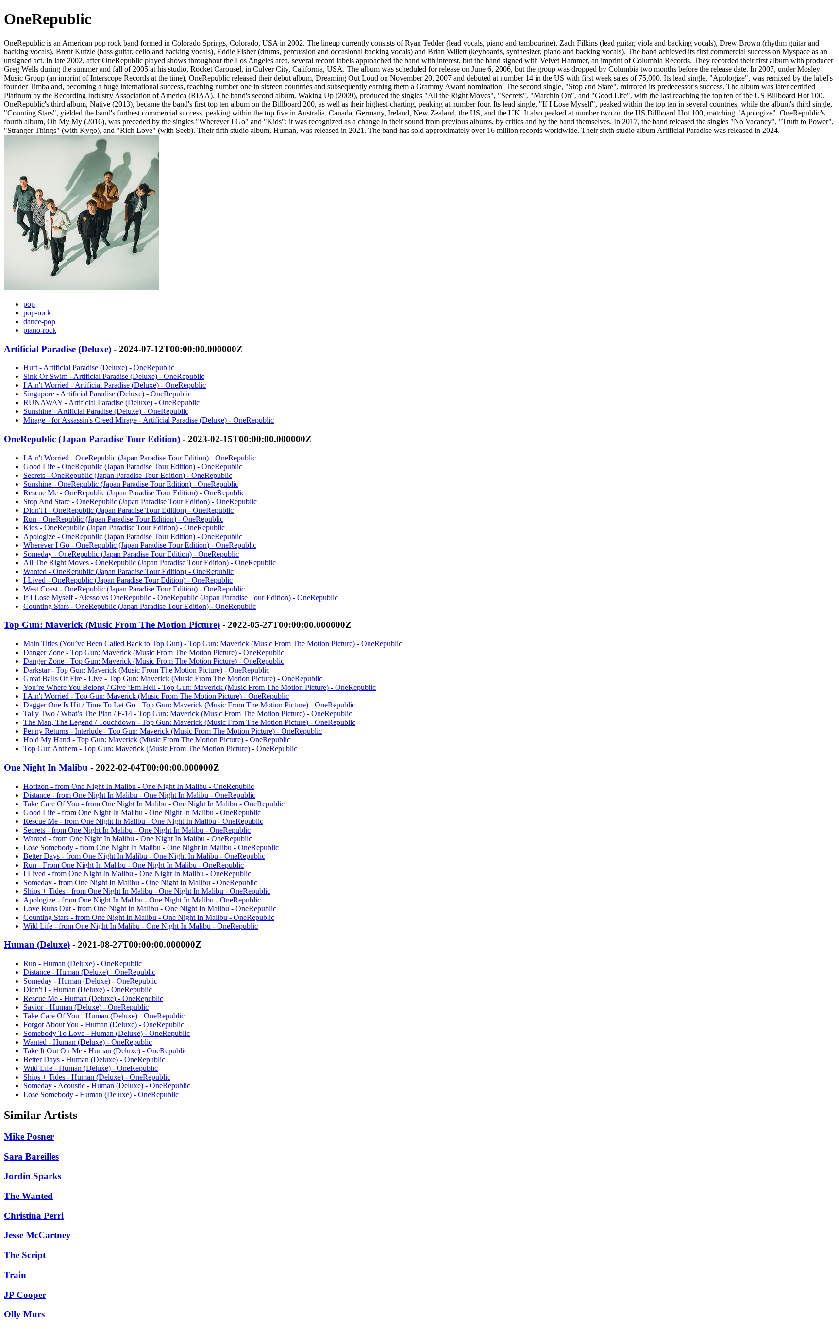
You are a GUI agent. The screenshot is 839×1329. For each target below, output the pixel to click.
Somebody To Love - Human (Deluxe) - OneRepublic (106, 1033)
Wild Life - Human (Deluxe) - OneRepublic (90, 1068)
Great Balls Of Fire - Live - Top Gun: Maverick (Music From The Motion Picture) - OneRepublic (172, 678)
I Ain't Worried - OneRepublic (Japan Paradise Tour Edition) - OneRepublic (139, 458)
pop (29, 304)
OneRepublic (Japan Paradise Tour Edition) (92, 439)
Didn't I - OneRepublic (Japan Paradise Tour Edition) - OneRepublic (128, 510)
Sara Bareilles (31, 1156)
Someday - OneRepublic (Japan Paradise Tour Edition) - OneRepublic (131, 554)
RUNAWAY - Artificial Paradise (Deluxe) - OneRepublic (111, 402)
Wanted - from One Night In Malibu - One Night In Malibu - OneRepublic (137, 839)
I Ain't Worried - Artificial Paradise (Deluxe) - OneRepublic (114, 385)
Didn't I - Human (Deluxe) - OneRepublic (87, 989)
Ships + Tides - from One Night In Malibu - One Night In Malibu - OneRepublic (146, 891)
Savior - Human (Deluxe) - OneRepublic (86, 1007)
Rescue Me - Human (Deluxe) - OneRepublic (93, 998)
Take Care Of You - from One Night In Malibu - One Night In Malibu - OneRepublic (154, 804)
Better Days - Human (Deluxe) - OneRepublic (94, 1059)
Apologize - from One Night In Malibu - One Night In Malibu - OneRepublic (142, 900)
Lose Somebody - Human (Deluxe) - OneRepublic (101, 1094)
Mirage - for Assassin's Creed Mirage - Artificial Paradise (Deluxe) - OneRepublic (148, 420)
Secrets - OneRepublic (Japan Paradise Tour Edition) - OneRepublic (127, 475)
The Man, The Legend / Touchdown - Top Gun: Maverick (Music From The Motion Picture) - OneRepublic (189, 722)
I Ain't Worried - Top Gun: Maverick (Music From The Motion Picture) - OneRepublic (156, 696)
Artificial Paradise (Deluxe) (57, 349)
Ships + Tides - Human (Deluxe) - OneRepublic (96, 1077)
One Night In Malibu (46, 767)
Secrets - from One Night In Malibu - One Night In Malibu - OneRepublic (137, 830)
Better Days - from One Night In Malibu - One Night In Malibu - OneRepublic (144, 856)
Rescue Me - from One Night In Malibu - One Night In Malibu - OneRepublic (143, 821)
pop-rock (37, 313)
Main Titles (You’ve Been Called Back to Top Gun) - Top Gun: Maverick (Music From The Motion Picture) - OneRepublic (212, 644)
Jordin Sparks (32, 1176)
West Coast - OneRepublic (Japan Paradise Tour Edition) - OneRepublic (134, 589)
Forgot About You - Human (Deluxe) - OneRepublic (103, 1024)
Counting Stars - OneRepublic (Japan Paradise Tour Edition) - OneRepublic (139, 606)
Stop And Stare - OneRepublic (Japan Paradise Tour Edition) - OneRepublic (140, 501)
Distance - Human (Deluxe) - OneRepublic (89, 972)
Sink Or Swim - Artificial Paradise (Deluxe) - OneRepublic (113, 376)
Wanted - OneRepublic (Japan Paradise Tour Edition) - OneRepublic (128, 571)
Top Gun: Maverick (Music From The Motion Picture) (112, 625)
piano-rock (39, 330)
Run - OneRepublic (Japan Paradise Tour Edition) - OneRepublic (123, 519)
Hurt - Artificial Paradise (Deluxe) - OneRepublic (98, 367)
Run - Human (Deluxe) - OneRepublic (82, 963)
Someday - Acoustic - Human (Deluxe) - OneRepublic (106, 1086)
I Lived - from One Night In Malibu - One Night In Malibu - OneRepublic (137, 874)
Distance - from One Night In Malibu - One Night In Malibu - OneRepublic (139, 795)
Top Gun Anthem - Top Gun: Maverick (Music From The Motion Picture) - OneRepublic (160, 748)
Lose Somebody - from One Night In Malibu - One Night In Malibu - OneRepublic (151, 847)
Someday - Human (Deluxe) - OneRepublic (90, 981)
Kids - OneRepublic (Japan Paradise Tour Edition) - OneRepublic (124, 528)
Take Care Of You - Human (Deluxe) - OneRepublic (104, 1016)
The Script (25, 1255)
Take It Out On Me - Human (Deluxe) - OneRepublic (105, 1051)
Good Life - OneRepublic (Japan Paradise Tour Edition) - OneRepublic (132, 466)
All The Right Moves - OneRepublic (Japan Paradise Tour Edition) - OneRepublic (149, 562)
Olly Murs (24, 1314)
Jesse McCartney (37, 1235)
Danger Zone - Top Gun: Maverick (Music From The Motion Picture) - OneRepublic (153, 652)
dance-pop (39, 321)
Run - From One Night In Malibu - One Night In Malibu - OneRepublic (133, 865)
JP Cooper (25, 1295)
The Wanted (28, 1196)
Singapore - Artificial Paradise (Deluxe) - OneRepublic (107, 394)
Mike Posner (29, 1137)
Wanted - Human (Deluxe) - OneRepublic (87, 1042)
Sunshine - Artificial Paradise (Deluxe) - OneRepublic (105, 411)
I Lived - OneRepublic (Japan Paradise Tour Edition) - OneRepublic (128, 580)
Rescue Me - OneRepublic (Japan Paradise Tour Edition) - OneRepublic (134, 493)
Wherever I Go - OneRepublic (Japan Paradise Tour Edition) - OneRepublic (139, 545)
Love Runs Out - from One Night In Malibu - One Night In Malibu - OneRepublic (149, 908)
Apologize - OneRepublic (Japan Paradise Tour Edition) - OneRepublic (132, 536)
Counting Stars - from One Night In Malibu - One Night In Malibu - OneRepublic (148, 917)
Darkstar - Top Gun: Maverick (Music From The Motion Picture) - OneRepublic (146, 670)
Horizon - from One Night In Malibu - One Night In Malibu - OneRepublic (138, 786)
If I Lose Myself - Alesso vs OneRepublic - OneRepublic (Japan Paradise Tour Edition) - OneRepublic (180, 597)
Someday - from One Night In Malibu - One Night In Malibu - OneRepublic (140, 882)
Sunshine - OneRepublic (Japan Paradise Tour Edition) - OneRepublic (130, 484)
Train (15, 1275)
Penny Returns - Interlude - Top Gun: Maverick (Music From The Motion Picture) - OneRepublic (172, 731)
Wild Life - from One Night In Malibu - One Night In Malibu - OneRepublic (140, 926)
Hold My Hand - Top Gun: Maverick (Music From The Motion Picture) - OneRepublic (156, 740)
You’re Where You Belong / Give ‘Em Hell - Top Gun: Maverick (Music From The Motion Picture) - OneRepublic (199, 687)
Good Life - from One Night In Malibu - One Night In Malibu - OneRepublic (142, 812)
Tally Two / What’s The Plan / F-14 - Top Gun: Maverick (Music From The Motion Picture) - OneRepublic (187, 713)
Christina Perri (34, 1216)
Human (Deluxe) (37, 944)
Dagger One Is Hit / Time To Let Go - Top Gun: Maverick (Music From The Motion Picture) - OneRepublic (189, 705)
